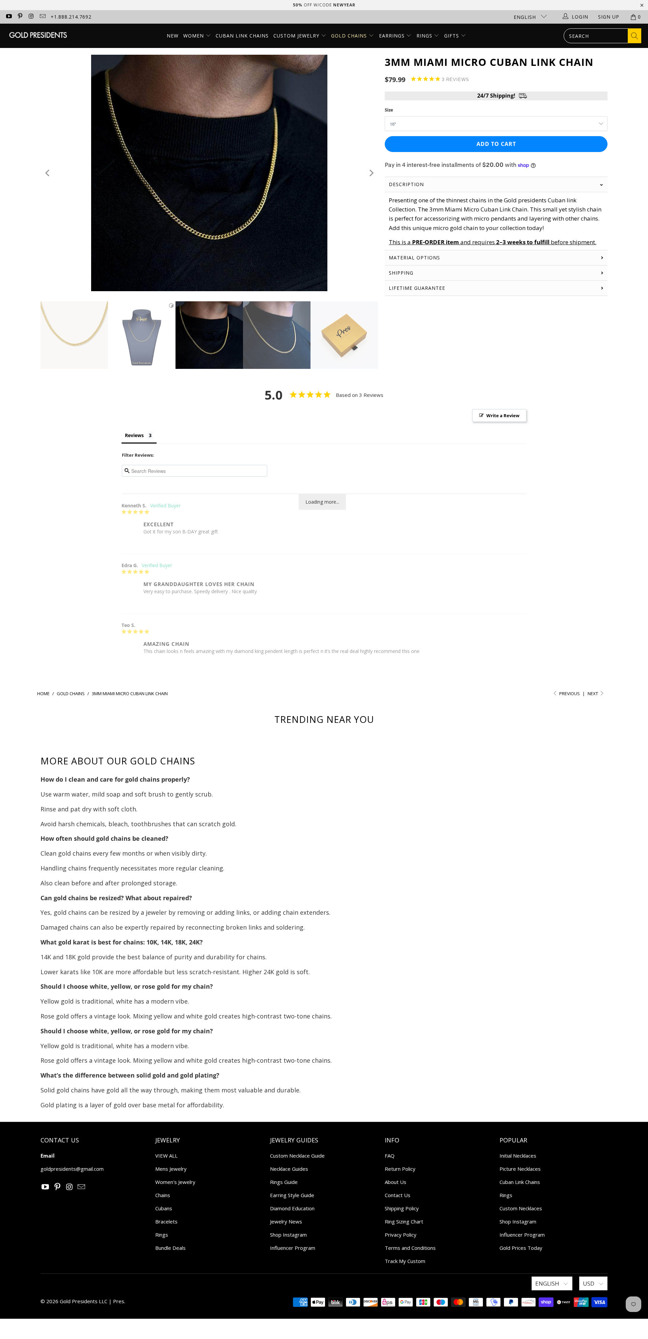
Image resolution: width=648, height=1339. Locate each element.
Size (389, 110)
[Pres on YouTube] (8, 17)
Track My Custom (405, 1261)
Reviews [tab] (134, 435)
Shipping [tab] (401, 273)
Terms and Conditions (410, 1247)
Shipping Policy (402, 1208)
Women (193, 35)
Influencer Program (292, 1247)
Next (593, 693)
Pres (118, 1301)
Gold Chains (350, 35)
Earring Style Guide (292, 1195)
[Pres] (38, 35)
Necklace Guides (289, 1168)
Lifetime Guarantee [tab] (418, 288)
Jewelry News (286, 1221)
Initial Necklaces (518, 1155)
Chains (162, 1195)
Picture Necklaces (520, 1168)
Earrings (392, 35)
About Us (395, 1182)
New (173, 35)
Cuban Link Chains (242, 35)
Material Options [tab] (414, 257)
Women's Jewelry (175, 1182)
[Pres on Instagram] (31, 17)
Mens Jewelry (171, 1168)
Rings (425, 35)
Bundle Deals (170, 1247)
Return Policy (400, 1168)
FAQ (390, 1155)
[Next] (370, 173)
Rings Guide (284, 1182)
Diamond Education (292, 1208)
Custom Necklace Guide (297, 1155)
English (526, 17)
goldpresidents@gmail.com (72, 1168)
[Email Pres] (42, 17)
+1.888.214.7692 (71, 17)
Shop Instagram (288, 1234)
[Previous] (47, 173)
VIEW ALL (166, 1155)
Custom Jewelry (297, 35)
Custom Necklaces (521, 1208)
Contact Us (397, 1195)
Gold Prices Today (521, 1247)
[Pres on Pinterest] (20, 17)
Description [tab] (406, 184)
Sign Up (608, 17)
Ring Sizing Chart (404, 1221)
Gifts (452, 35)
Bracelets (166, 1221)
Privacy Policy (400, 1234)
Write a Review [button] (502, 415)
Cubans (163, 1208)
